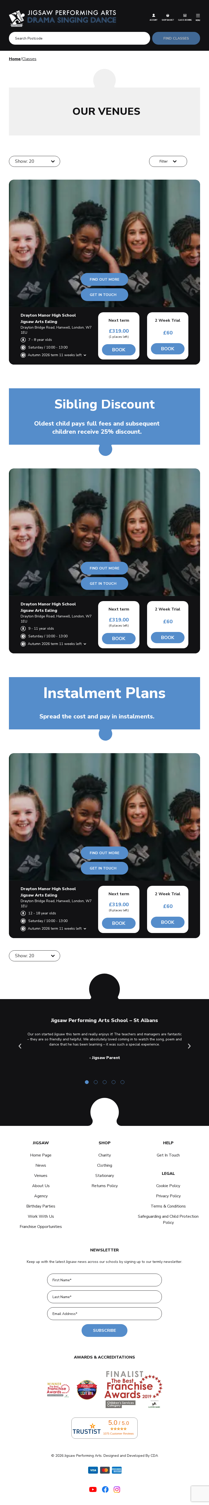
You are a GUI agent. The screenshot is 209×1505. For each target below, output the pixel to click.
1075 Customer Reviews (118, 1433)
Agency (41, 1196)
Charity (104, 1155)
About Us (41, 1186)
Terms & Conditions (168, 1206)
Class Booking (185, 20)
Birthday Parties (40, 1206)
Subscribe (104, 1330)
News (40, 1165)
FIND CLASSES (176, 38)
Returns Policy (105, 1186)
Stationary (104, 1175)
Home (15, 59)
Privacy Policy (168, 1196)
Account (154, 20)
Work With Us (41, 1216)
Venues (40, 1175)
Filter (164, 161)
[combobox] (15, 161)
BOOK (118, 350)
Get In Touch (103, 294)
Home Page (40, 1155)
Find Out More (104, 279)
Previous (20, 1046)
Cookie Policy (168, 1186)
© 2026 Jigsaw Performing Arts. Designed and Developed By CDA (104, 1455)
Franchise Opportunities (41, 1226)
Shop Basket (168, 20)
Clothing (104, 1165)
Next (189, 1046)
